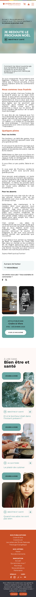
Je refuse (23, 594)
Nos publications (16, 19)
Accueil (5, 19)
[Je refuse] (33, 589)
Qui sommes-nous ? (18, 563)
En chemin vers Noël (22, 21)
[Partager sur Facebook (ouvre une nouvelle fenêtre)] (2, 280)
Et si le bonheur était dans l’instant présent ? (17, 417)
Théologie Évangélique (18, 545)
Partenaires (18, 570)
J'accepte (14, 594)
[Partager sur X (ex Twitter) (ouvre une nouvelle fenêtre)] (6, 280)
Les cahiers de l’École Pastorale (18, 542)
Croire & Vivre (7, 21)
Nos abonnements (18, 554)
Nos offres (18, 549)
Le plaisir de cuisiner (14, 467)
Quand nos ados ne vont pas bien (16, 517)
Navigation (18, 558)
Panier (18, 551)
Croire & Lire (18, 540)
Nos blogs (18, 566)
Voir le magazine (15, 332)
